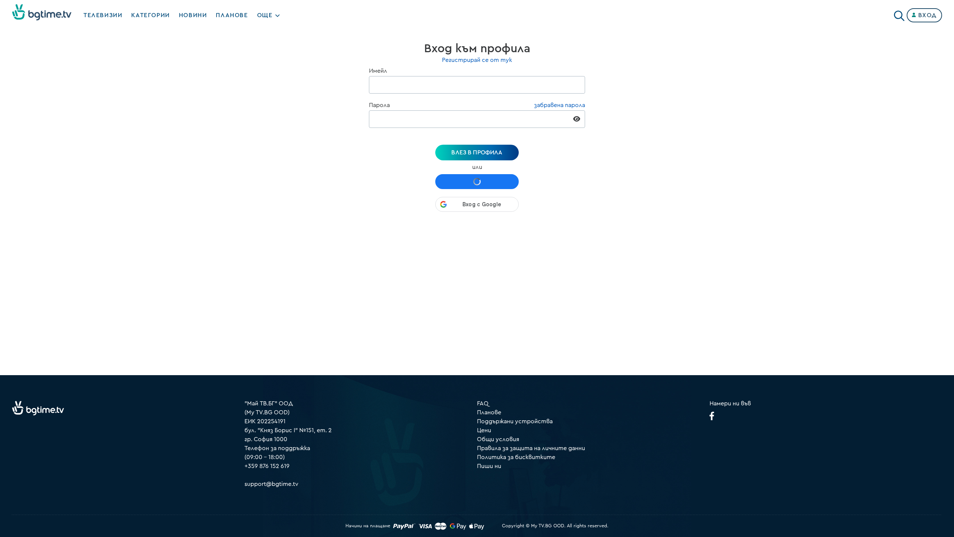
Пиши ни (489, 466)
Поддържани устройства (515, 421)
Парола (379, 105)
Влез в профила (476, 153)
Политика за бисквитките (516, 457)
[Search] (899, 14)
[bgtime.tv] (38, 408)
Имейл (378, 71)
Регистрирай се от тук (477, 60)
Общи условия (498, 439)
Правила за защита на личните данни (531, 448)
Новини (193, 15)
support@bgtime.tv (271, 484)
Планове (489, 412)
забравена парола (559, 105)
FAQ (483, 403)
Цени (484, 430)
